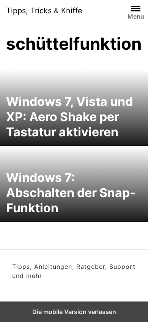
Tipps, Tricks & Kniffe (44, 10)
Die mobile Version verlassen (74, 312)
